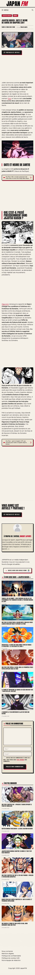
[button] (32, 10)
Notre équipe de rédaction (11, 960)
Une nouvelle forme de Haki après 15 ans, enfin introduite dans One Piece (15, 924)
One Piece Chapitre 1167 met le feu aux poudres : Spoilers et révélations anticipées (17, 876)
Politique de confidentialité (11, 956)
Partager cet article (13, 52)
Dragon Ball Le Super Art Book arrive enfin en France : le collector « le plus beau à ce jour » (17, 645)
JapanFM (23, 968)
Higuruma (5, 304)
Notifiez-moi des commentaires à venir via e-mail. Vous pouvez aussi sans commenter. (17, 759)
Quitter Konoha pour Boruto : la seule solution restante (17, 828)
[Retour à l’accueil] (17, 3)
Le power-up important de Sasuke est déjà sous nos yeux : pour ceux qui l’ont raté (17, 690)
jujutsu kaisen (7, 15)
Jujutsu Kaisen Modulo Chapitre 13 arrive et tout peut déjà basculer (17, 852)
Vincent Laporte (25, 536)
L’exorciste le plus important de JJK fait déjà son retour (15, 712)
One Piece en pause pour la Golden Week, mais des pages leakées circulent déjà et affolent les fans (17, 623)
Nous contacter (7, 951)
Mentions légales (8, 953)
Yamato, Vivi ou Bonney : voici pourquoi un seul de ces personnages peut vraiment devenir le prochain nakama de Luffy (17, 600)
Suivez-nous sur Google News (17, 570)
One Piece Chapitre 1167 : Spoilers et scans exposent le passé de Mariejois (17, 805)
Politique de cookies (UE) (11, 958)
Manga (15, 15)
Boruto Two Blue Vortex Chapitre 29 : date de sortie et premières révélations (17, 900)
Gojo (9, 98)
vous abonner (20, 760)
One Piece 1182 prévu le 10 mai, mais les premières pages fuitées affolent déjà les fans (17, 668)
